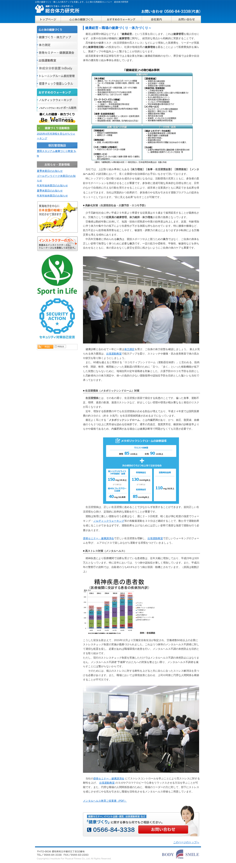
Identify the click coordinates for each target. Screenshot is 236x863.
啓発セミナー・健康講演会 (98, 538)
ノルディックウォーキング (108, 520)
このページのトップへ (186, 842)
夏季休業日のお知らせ (50, 170)
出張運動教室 (114, 353)
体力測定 (129, 349)
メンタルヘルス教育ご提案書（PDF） (105, 800)
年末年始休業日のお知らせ (52, 185)
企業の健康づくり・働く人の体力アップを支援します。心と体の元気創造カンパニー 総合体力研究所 (81, 2)
